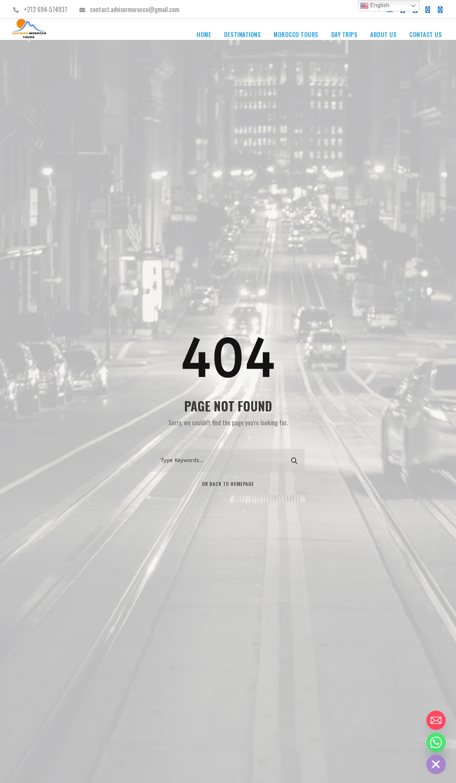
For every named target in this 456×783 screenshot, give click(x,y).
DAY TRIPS (344, 34)
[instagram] (440, 9)
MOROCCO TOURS (296, 34)
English (379, 5)
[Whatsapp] (436, 742)
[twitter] (427, 9)
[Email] (436, 720)
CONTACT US (425, 34)
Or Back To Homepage (228, 483)
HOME (204, 34)
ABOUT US (383, 34)
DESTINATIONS (242, 34)
